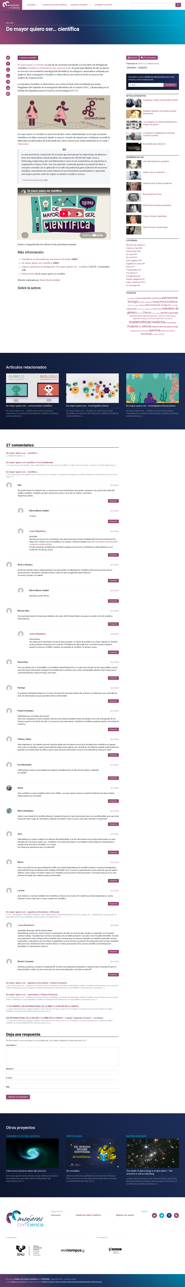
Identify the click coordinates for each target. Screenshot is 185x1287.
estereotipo (157, 309)
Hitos (128, 266)
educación (132, 308)
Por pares (130, 273)
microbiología (170, 323)
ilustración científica (157, 316)
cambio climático (133, 305)
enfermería (141, 309)
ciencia (142, 305)
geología (174, 312)
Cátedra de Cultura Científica (88, 1215)
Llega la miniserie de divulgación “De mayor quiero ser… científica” (55, 266)
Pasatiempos (132, 270)
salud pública (170, 331)
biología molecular (145, 302)
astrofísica (156, 298)
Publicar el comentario (18, 1097)
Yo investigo (131, 285)
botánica (172, 301)
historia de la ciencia (139, 316)
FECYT (74, 90)
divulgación (142, 68)
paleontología (172, 326)
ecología (174, 305)
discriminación (152, 305)
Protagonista (131, 276)
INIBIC (86, 87)
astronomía (170, 298)
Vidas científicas (133, 282)
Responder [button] (113, 501)
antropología (131, 298)
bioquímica (159, 301)
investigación (168, 318)
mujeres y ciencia (139, 326)
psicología (145, 331)
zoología (161, 334)
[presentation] (152, 103)
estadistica (148, 309)
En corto (129, 254)
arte (149, 298)
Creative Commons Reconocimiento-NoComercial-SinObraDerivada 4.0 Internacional (72, 1282)
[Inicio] (11, 5)
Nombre (10, 1069)
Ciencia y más (132, 248)
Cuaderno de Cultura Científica (23, 1136)
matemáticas (140, 322)
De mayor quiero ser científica (37, 263)
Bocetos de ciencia (134, 245)
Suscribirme (170, 85)
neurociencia (159, 326)
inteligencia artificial (148, 318)
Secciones (55, 1215)
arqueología (140, 298)
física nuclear (155, 313)
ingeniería (136, 318)
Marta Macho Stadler (50, 280)
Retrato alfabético (134, 279)
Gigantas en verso (134, 263)
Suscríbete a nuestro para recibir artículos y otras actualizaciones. (151, 78)
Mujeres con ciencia (125, 1215)
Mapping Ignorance (136, 1136)
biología (133, 301)
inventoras (160, 318)
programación (135, 331)
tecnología (146, 333)
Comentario (11, 1045)
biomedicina (131, 68)
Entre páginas (132, 260)
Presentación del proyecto (33, 180)
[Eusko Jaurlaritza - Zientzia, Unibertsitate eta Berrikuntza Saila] (115, 1250)
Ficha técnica (28, 274)
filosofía (140, 313)
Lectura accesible (28, 57)
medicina (158, 322)
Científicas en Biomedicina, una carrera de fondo (46, 259)
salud (163, 331)
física (147, 312)
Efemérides (131, 251)
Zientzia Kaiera (74, 1136)
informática (171, 316)
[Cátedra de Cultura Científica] (30, 1251)
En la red (9, 23)
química (154, 330)
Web (8, 1087)
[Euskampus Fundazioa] (73, 1251)
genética (164, 312)
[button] (8, 58)
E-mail (9, 1078)
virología (154, 334)
